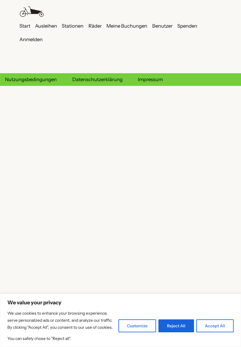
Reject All (176, 325)
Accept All (215, 325)
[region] (120, 320)
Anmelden (31, 39)
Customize (137, 325)
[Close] (234, 298)
